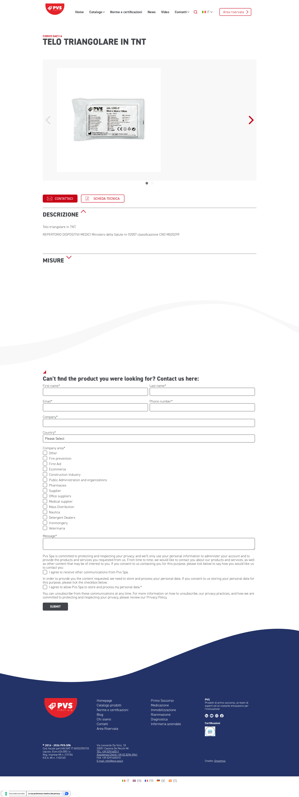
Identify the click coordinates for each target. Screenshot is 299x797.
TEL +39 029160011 (108, 751)
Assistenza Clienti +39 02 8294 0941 (117, 754)
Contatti (181, 12)
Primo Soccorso (162, 700)
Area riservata (233, 12)
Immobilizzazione (163, 710)
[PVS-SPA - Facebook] (222, 716)
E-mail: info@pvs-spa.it (110, 761)
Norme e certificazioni (126, 12)
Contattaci (64, 198)
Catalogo (95, 12)
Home (79, 12)
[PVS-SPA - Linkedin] (207, 716)
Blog (100, 714)
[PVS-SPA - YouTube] (212, 716)
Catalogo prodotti (109, 705)
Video (165, 12)
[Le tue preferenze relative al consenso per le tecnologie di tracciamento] (6, 793)
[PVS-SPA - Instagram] (217, 716)
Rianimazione (161, 714)
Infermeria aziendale (166, 724)
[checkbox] (149, 491)
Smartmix (219, 761)
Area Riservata (107, 728)
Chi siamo (104, 719)
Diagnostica (159, 719)
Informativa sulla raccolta (14, 793)
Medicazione (160, 705)
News (152, 12)
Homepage (104, 700)
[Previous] (48, 120)
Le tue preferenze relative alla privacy (44, 793)
